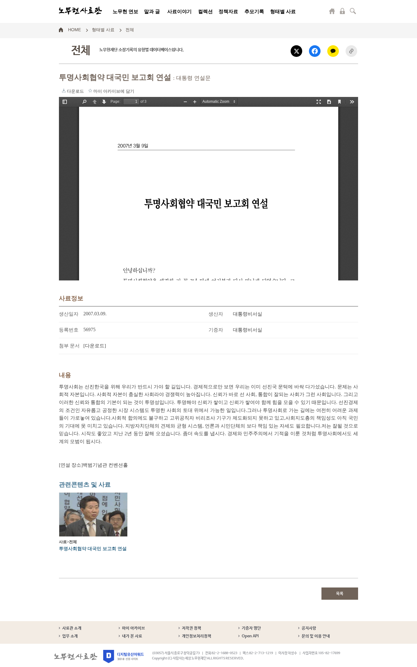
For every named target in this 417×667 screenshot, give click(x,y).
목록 (339, 593)
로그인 (342, 11)
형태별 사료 (283, 11)
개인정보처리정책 (196, 636)
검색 (353, 11)
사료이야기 (179, 11)
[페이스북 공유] (315, 51)
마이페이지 (332, 11)
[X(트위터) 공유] (296, 51)
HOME (74, 29)
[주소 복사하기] (351, 51)
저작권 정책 (191, 628)
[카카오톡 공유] (333, 51)
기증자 (216, 329)
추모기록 (254, 11)
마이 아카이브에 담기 (90, 90)
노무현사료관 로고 (80, 10)
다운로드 (64, 90)
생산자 (216, 314)
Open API (250, 636)
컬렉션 (205, 11)
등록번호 (68, 329)
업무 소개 (70, 636)
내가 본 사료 (132, 636)
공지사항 (309, 628)
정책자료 (228, 11)
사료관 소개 (72, 628)
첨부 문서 (69, 345)
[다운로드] (94, 345)
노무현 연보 (125, 11)
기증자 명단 (251, 628)
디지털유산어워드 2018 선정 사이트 (123, 656)
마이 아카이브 (133, 628)
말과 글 (152, 11)
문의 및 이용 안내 (316, 636)
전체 (129, 29)
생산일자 (68, 314)
